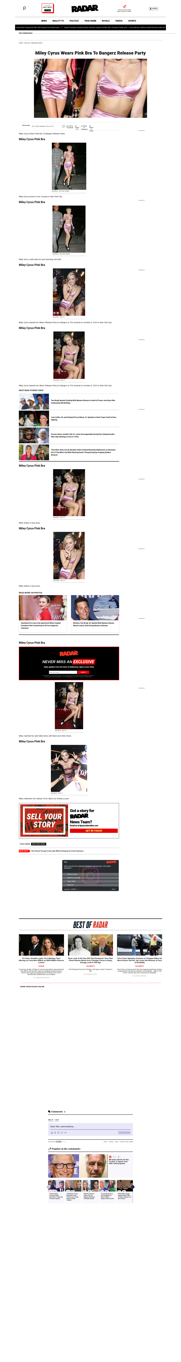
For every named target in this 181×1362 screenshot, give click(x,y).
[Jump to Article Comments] (63, 126)
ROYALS (106, 21)
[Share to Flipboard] (84, 126)
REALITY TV (58, 21)
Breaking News (36, 43)
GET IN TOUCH (94, 830)
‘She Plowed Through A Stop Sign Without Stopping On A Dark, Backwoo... (57, 851)
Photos (27, 43)
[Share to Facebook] (70, 126)
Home (21, 43)
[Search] (24, 9)
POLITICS (74, 21)
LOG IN (154, 8)
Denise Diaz (26, 125)
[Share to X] (77, 126)
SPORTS (132, 21)
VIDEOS (119, 21)
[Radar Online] (85, 8)
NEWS (44, 21)
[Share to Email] (91, 126)
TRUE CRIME (90, 21)
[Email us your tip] (48, 12)
